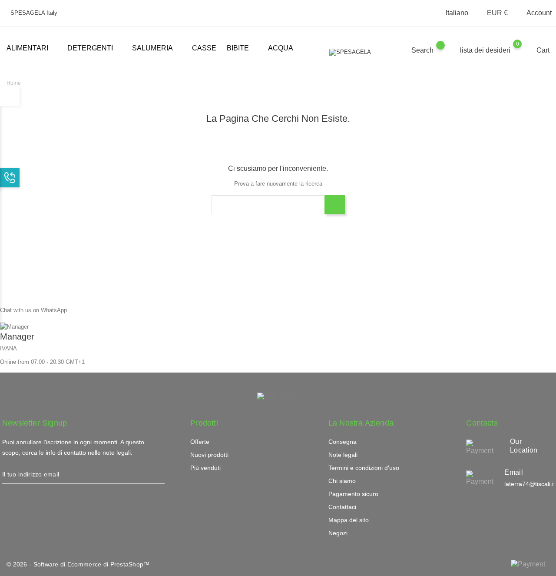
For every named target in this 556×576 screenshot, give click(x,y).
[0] (526, 50)
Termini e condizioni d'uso (363, 467)
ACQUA (280, 48)
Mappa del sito (348, 519)
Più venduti (205, 467)
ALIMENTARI (31, 48)
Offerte (199, 441)
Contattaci (342, 506)
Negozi (338, 532)
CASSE (204, 48)
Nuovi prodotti (209, 454)
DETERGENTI (93, 48)
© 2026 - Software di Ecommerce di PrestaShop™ (78, 564)
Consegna (342, 441)
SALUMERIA (156, 48)
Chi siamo (342, 480)
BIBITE (241, 48)
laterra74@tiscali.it (529, 483)
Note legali (342, 454)
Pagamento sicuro (353, 493)
